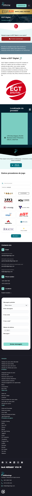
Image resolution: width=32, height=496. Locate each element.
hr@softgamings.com (7, 271)
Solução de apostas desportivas (9, 378)
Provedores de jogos (6, 20)
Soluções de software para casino (9, 367)
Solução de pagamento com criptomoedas (11, 382)
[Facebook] (2, 462)
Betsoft (3, 429)
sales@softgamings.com (8, 255)
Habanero (4, 453)
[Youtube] (10, 462)
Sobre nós (4, 393)
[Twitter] (6, 462)
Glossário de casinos (6, 403)
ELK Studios (4, 449)
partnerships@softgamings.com (10, 261)
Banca (3, 384)
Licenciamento (5, 386)
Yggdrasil (4, 433)
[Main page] (7, 4)
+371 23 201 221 (6, 283)
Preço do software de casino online (9, 399)
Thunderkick (4, 439)
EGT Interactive (5, 437)
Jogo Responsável (6, 416)
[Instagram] (18, 462)
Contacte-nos (21, 5)
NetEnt (3, 423)
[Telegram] (22, 462)
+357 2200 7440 (6, 280)
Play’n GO (4, 425)
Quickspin (4, 445)
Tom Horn (4, 451)
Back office (4, 388)
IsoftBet (3, 443)
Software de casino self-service (9, 365)
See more (15, 235)
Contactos (4, 397)
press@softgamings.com (8, 266)
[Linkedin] (14, 462)
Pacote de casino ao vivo (7, 376)
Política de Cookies (6, 410)
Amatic (3, 435)
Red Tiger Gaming (6, 431)
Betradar (3, 447)
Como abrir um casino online (8, 401)
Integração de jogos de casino (8, 372)
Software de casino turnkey (8, 363)
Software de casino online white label (10, 361)
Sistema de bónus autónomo (8, 380)
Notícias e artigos (5, 395)
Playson (3, 427)
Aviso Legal (4, 412)
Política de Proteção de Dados (8, 414)
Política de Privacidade (7, 408)
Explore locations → (7, 292)
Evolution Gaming (6, 421)
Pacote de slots (5, 374)
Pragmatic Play (5, 441)
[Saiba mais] (8, 193)
